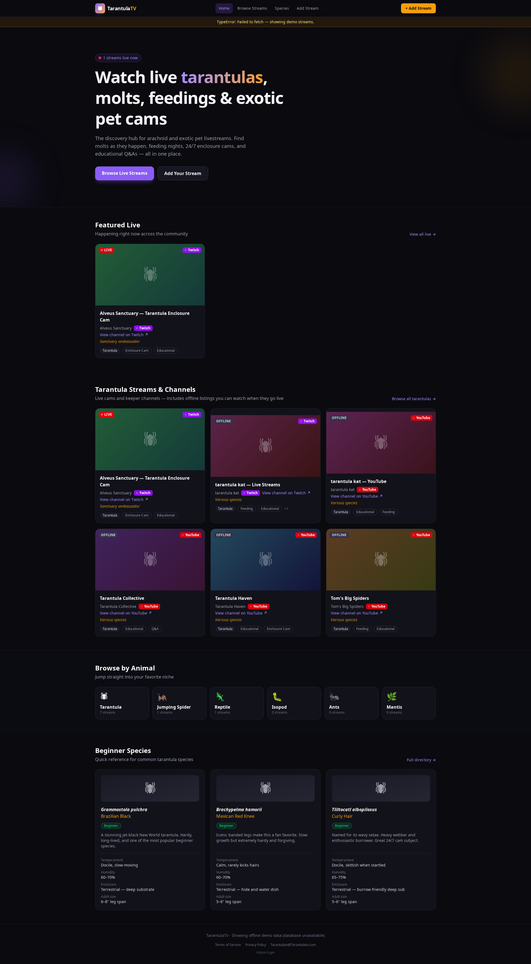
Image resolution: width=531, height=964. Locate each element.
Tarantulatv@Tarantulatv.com (293, 945)
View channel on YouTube (357, 496)
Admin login (265, 952)
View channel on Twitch (124, 334)
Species (282, 8)
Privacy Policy (255, 945)
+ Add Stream (418, 8)
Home (224, 8)
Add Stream (308, 8)
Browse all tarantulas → (414, 398)
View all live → (423, 234)
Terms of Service (228, 945)
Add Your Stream (182, 173)
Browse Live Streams (124, 173)
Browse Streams (252, 8)
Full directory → (421, 759)
